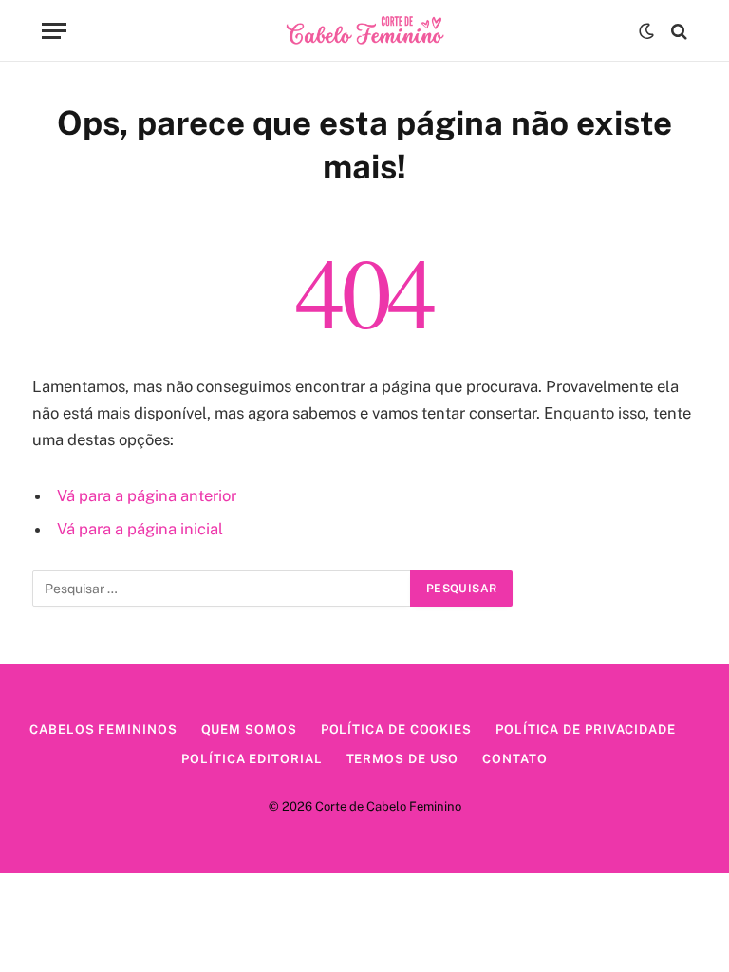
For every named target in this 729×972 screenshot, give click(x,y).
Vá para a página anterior (146, 495)
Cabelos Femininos (103, 729)
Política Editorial (251, 759)
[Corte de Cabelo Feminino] (365, 31)
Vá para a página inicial (140, 528)
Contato (514, 759)
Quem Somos (249, 729)
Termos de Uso (402, 759)
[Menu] (54, 30)
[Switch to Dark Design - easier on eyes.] (646, 31)
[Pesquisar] (677, 30)
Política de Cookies (396, 729)
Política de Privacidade (585, 729)
